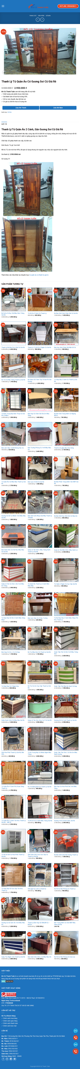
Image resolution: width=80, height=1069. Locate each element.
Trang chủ (32, 15)
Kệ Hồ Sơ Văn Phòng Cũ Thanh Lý (64, 889)
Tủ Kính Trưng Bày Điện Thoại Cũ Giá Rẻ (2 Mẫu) (13, 414)
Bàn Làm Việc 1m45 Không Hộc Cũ (12, 448)
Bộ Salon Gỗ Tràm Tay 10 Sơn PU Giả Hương (39, 380)
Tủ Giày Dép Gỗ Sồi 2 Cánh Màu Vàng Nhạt (13, 619)
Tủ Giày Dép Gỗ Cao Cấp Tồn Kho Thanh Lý (12, 889)
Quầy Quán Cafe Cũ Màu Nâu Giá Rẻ (12, 720)
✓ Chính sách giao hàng (9, 1021)
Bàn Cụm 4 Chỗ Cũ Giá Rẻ (36, 482)
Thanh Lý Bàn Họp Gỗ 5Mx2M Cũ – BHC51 (39, 923)
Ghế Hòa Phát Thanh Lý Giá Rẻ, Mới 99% (12, 753)
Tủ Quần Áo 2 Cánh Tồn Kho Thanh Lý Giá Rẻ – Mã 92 (13, 821)
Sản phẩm (41, 15)
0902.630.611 (13, 1039)
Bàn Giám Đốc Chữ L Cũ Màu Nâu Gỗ (39, 957)
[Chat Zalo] (75, 1044)
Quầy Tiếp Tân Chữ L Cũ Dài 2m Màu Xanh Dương (65, 753)
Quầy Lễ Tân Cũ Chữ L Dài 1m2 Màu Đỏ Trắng (12, 585)
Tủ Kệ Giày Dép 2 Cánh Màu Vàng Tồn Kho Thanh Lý (66, 619)
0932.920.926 (13, 1049)
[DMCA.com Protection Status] (7, 981)
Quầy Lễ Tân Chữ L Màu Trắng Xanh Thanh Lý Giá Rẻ (39, 551)
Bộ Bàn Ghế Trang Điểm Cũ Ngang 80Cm (65, 414)
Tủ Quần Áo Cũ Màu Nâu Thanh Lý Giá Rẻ (13, 483)
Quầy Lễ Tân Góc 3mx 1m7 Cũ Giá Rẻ (40, 720)
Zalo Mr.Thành (21, 108)
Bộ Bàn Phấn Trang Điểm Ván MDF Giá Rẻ (66, 483)
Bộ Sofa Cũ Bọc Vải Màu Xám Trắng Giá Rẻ (12, 314)
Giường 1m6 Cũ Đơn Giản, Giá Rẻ (64, 821)
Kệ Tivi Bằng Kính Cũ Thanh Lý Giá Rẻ (39, 787)
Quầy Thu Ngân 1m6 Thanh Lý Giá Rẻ (13, 957)
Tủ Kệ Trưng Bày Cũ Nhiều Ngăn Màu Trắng (39, 753)
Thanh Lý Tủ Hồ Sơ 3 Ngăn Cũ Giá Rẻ (39, 347)
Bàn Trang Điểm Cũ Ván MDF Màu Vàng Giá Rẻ (64, 923)
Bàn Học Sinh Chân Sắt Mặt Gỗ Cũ (65, 347)
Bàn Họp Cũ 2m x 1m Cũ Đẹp (10, 652)
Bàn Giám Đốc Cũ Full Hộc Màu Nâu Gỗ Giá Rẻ (12, 551)
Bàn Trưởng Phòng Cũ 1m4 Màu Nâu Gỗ (39, 448)
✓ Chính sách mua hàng (9, 1018)
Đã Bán (48, 15)
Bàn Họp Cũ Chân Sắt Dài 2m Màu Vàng (38, 414)
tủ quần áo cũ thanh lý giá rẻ (38, 275)
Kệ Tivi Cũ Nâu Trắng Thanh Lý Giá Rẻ (13, 380)
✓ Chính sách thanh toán (9, 1023)
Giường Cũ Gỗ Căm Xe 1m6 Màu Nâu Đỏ (13, 923)
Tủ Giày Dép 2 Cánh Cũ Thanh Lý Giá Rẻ (65, 380)
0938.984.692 (12, 1044)
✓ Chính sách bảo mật (8, 1026)
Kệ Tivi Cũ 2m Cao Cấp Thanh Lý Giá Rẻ (39, 687)
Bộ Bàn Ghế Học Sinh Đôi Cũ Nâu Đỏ (65, 516)
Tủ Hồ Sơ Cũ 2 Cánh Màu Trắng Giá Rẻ (40, 821)
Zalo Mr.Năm (58, 108)
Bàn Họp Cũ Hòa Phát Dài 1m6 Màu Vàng (65, 787)
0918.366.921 (14, 1041)
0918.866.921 (13, 1046)
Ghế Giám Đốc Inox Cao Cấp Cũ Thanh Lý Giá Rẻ (38, 855)
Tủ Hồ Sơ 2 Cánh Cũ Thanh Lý (37, 313)
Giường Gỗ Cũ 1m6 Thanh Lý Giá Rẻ (65, 720)
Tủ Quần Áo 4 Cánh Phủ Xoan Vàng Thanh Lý (12, 787)
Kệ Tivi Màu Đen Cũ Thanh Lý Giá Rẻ (39, 652)
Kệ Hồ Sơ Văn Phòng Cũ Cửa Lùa (64, 957)
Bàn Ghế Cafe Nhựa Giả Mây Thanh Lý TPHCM (40, 517)
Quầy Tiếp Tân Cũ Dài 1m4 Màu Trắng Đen (66, 653)
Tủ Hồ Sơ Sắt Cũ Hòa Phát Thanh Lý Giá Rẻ (12, 855)
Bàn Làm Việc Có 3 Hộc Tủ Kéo (38, 618)
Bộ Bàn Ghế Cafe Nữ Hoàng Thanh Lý (66, 855)
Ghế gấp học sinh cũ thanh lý (37, 889)
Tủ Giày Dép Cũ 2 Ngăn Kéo (10, 686)
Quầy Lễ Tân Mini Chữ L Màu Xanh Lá (65, 550)
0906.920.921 (13, 1051)
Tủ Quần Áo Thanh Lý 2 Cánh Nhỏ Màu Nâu (38, 585)
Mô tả (4, 124)
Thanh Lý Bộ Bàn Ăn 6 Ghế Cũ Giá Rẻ (13, 347)
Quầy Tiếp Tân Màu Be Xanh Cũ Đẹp (65, 686)
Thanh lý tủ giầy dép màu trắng (64, 448)
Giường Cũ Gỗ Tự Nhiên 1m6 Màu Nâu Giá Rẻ (13, 517)
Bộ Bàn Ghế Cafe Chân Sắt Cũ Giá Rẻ (66, 313)
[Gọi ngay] (75, 1051)
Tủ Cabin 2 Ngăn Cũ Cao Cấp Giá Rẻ (65, 584)
